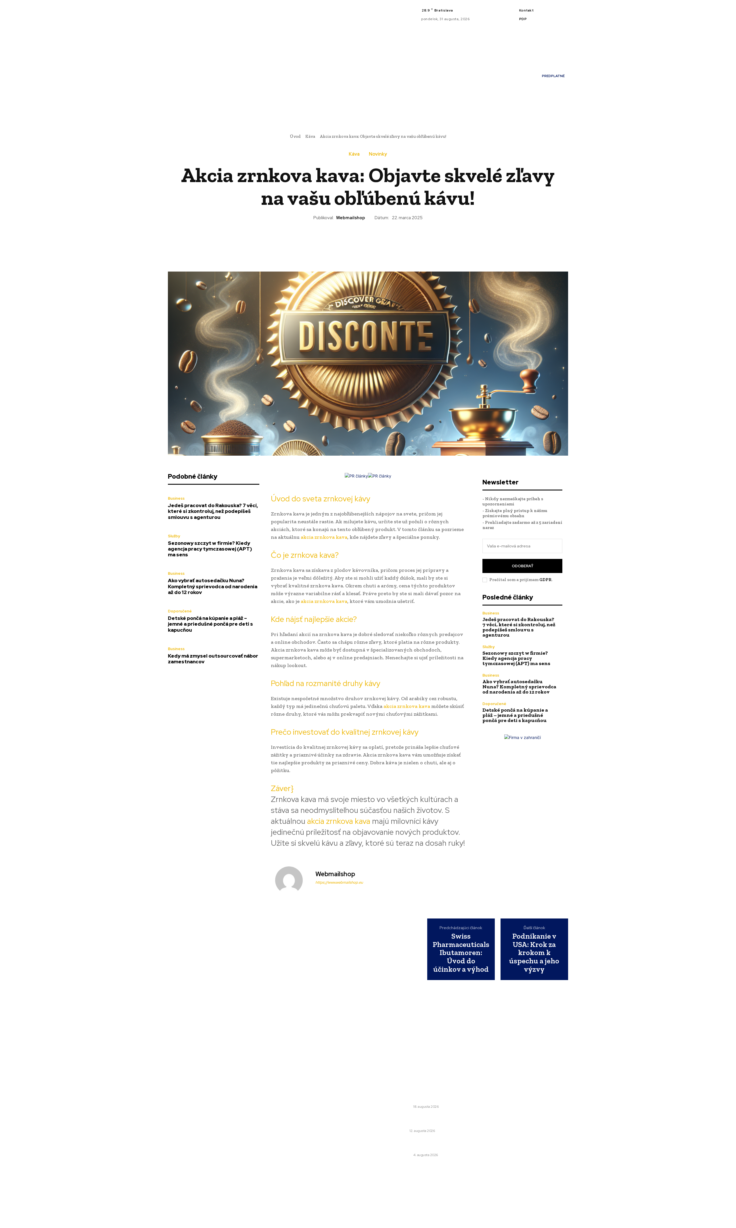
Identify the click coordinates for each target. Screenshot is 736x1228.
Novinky (378, 154)
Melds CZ (290, 1103)
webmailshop (350, 217)
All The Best (293, 1127)
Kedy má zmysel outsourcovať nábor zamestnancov (213, 659)
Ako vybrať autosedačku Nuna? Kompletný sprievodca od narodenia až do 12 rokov (212, 586)
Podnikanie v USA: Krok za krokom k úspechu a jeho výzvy (534, 952)
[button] (460, 106)
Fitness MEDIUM (298, 1143)
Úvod (295, 136)
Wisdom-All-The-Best (303, 1151)
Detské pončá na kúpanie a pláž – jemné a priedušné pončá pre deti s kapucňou (210, 624)
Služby (174, 536)
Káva (310, 136)
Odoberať (522, 566)
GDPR (545, 579)
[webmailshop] (292, 880)
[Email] (394, 241)
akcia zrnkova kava (324, 537)
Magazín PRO (294, 1135)
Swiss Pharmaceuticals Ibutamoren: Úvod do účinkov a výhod (461, 952)
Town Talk (291, 1111)
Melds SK (289, 1095)
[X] (552, 18)
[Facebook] (552, 11)
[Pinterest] (354, 241)
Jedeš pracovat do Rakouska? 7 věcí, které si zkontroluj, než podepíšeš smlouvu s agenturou (213, 511)
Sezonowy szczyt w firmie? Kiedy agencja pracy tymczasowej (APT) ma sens (210, 549)
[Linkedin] (558, 11)
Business (176, 498)
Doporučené (180, 611)
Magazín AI (292, 1119)
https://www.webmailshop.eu (339, 882)
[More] (408, 241)
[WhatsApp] (367, 241)
